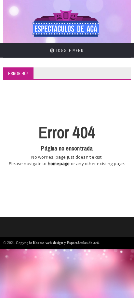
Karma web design (48, 243)
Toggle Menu (69, 50)
